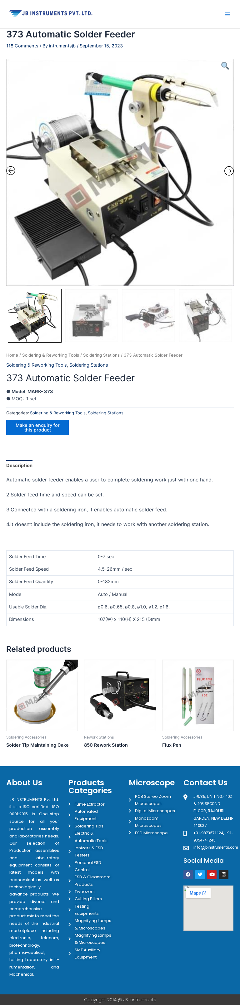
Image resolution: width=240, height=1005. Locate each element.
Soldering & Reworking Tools (50, 355)
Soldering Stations (101, 355)
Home (12, 355)
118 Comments (22, 46)
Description (19, 465)
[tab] (19, 466)
